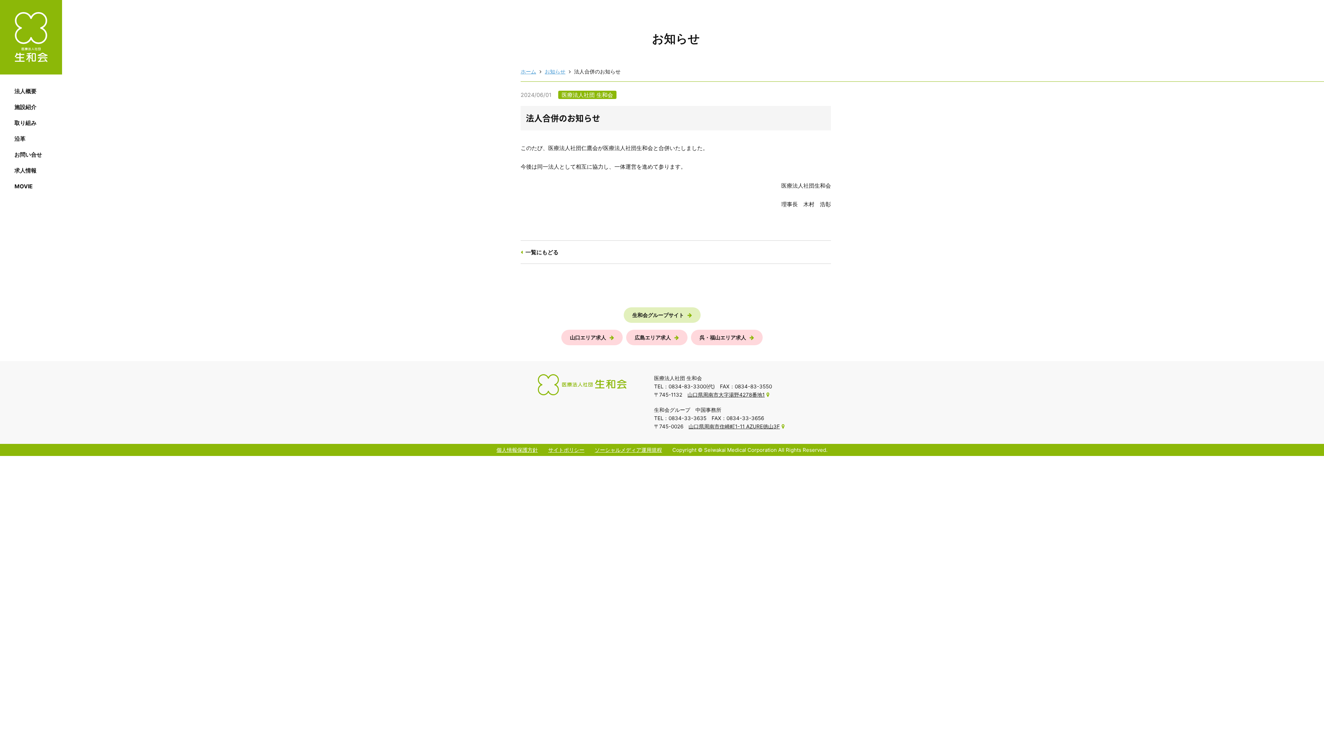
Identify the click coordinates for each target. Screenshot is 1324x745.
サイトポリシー (566, 450)
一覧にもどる (542, 252)
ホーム (528, 71)
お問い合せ (28, 154)
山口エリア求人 (588, 337)
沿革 (20, 138)
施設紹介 (25, 106)
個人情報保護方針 (517, 450)
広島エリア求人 (653, 337)
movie (23, 186)
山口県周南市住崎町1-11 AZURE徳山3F (734, 426)
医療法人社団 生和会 (31, 37)
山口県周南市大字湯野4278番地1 (726, 394)
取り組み (25, 122)
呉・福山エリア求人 (723, 337)
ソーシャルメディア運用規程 (628, 450)
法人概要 (25, 91)
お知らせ (555, 71)
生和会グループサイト (658, 315)
